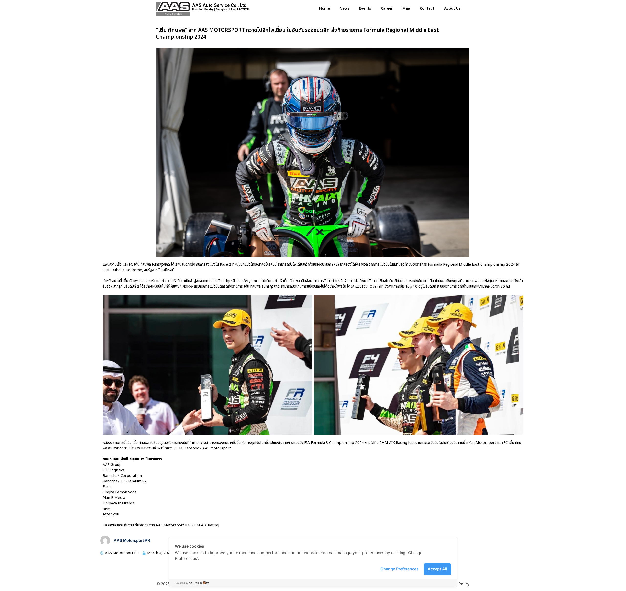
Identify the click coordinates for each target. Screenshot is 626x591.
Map (406, 8)
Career (387, 8)
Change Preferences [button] (399, 569)
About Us (452, 8)
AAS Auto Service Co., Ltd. (220, 5)
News (344, 8)
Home (324, 8)
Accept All (437, 569)
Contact (427, 8)
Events (365, 8)
